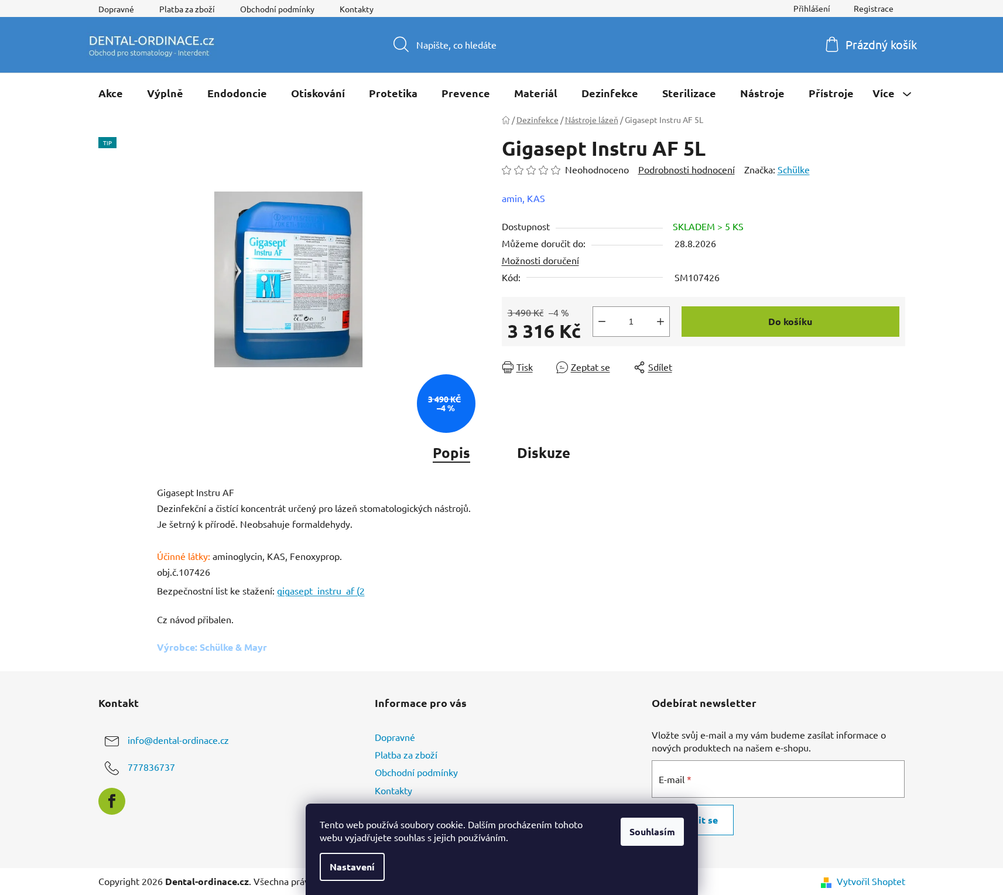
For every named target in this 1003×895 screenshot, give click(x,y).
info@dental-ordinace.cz (178, 740)
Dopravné (116, 9)
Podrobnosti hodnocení (686, 169)
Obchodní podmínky (277, 9)
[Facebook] (111, 801)
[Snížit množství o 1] (602, 321)
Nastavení (352, 866)
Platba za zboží (187, 9)
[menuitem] (111, 93)
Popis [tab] (451, 452)
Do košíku (790, 321)
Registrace (874, 8)
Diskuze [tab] (543, 452)
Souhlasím (652, 831)
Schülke (794, 169)
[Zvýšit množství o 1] (660, 321)
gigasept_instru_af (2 (321, 590)
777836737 (151, 767)
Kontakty (357, 9)
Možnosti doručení (540, 260)
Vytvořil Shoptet (871, 881)
